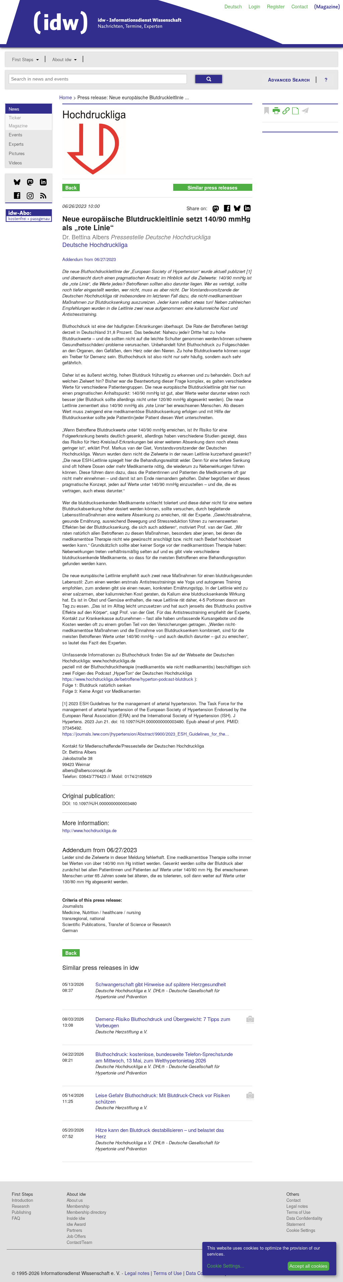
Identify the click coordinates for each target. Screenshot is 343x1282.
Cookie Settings (300, 1230)
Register (276, 6)
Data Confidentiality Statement (304, 1221)
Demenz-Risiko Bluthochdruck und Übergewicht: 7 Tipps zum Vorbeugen (162, 1022)
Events (15, 134)
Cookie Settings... (225, 1265)
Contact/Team (79, 1242)
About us (75, 1200)
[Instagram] (27, 196)
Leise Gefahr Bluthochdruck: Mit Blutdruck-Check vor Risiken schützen (162, 1098)
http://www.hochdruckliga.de (89, 830)
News (14, 109)
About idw (61, 59)
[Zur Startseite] (144, 41)
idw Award (76, 1224)
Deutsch (233, 6)
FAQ (16, 1218)
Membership (78, 1206)
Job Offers (76, 1236)
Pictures (17, 153)
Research (20, 1206)
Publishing (21, 1212)
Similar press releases (212, 187)
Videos (15, 162)
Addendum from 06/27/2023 (89, 259)
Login (254, 6)
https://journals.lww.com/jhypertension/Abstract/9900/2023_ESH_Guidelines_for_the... (145, 734)
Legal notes (297, 1206)
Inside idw (76, 1218)
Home (65, 97)
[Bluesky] (14, 182)
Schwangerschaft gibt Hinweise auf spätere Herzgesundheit (160, 984)
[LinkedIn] (41, 182)
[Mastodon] (27, 182)
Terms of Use (298, 1212)
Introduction (22, 1200)
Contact (299, 6)
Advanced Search (289, 79)
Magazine (18, 125)
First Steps (22, 59)
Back (71, 187)
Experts (16, 144)
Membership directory (86, 1212)
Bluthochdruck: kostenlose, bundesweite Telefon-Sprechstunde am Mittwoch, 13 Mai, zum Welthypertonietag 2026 (164, 1057)
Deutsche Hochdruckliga (95, 244)
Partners (74, 1230)
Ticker (15, 117)
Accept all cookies (308, 1266)
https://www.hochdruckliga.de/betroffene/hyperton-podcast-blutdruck (127, 679)
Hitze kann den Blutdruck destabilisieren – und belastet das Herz (159, 1133)
